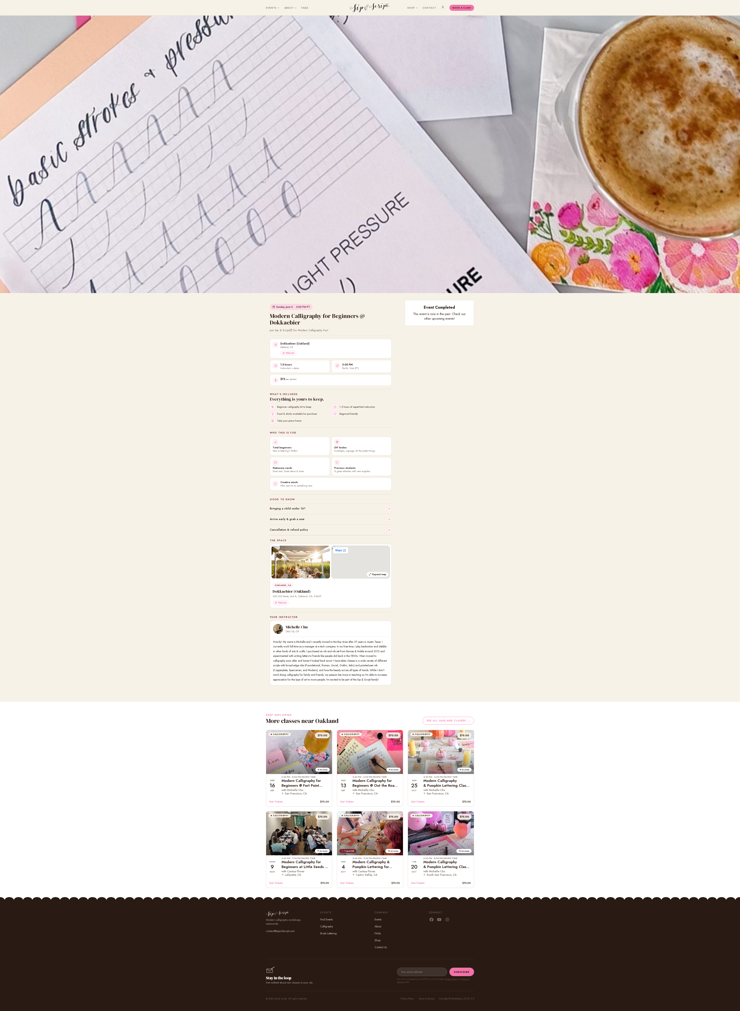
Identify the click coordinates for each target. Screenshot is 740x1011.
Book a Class (461, 7)
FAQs (304, 8)
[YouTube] (439, 920)
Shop (411, 8)
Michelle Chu (297, 627)
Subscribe (462, 972)
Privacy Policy (451, 979)
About (289, 8)
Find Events (326, 919)
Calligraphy (326, 926)
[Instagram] (447, 920)
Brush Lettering (328, 933)
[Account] (443, 7)
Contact (429, 8)
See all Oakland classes (448, 720)
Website (290, 353)
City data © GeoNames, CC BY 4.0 (456, 998)
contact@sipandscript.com (280, 931)
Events (271, 8)
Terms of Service (426, 998)
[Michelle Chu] (278, 629)
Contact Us (381, 947)
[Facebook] (431, 920)
